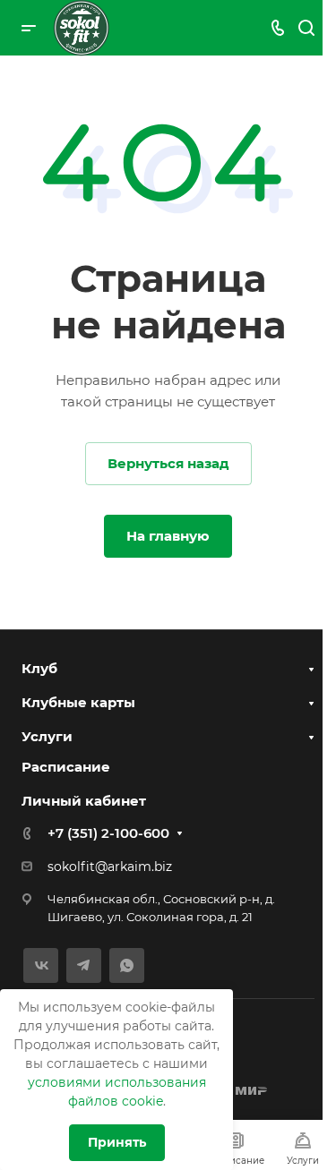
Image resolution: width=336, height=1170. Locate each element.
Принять (117, 1142)
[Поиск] (305, 28)
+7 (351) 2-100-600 (108, 832)
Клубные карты (78, 702)
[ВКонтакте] (40, 965)
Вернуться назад (168, 463)
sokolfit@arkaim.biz (109, 866)
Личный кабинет (84, 800)
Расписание (66, 766)
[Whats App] (126, 965)
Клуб (39, 668)
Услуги (47, 736)
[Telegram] (83, 965)
